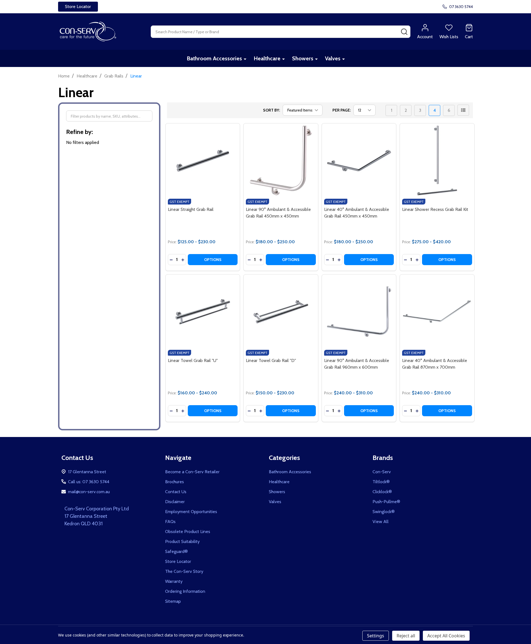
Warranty (174, 581)
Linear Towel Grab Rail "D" (271, 360)
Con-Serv (382, 471)
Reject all (406, 636)
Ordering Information (185, 591)
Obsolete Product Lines (187, 531)
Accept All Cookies (446, 636)
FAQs (170, 521)
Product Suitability (182, 541)
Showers (302, 58)
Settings (375, 636)
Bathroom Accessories (214, 58)
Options (213, 259)
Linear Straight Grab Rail (191, 209)
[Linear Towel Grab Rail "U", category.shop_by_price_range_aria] (203, 312)
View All (381, 521)
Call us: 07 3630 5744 (88, 481)
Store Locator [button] (78, 6)
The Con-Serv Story (184, 571)
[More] (245, 59)
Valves (332, 58)
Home (64, 76)
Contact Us (175, 491)
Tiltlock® (381, 481)
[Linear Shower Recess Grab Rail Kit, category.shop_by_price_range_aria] (437, 161)
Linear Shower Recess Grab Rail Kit (435, 209)
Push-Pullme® (386, 501)
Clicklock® (382, 491)
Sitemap (173, 601)
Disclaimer (175, 501)
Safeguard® (176, 551)
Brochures (174, 481)
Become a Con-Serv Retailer (192, 471)
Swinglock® (384, 511)
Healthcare (267, 58)
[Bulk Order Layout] (463, 110)
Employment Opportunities (191, 511)
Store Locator (178, 561)
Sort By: (271, 110)
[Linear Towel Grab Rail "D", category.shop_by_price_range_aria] (281, 312)
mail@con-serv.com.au (89, 491)
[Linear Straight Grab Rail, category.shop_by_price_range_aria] (203, 161)
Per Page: (341, 110)
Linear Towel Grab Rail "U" (193, 360)
